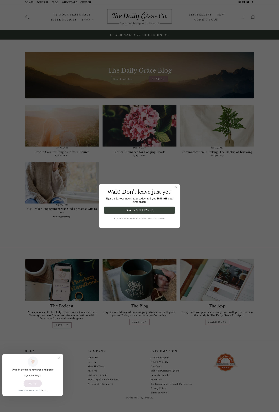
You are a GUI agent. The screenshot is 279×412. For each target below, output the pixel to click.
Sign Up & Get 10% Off (139, 210)
